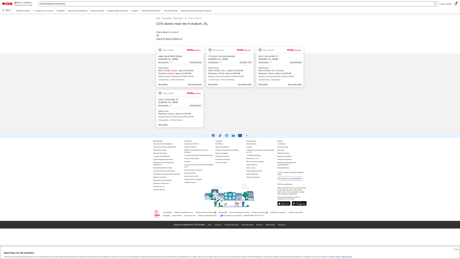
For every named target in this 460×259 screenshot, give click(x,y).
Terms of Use (347, 256)
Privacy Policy (336, 256)
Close (456, 249)
